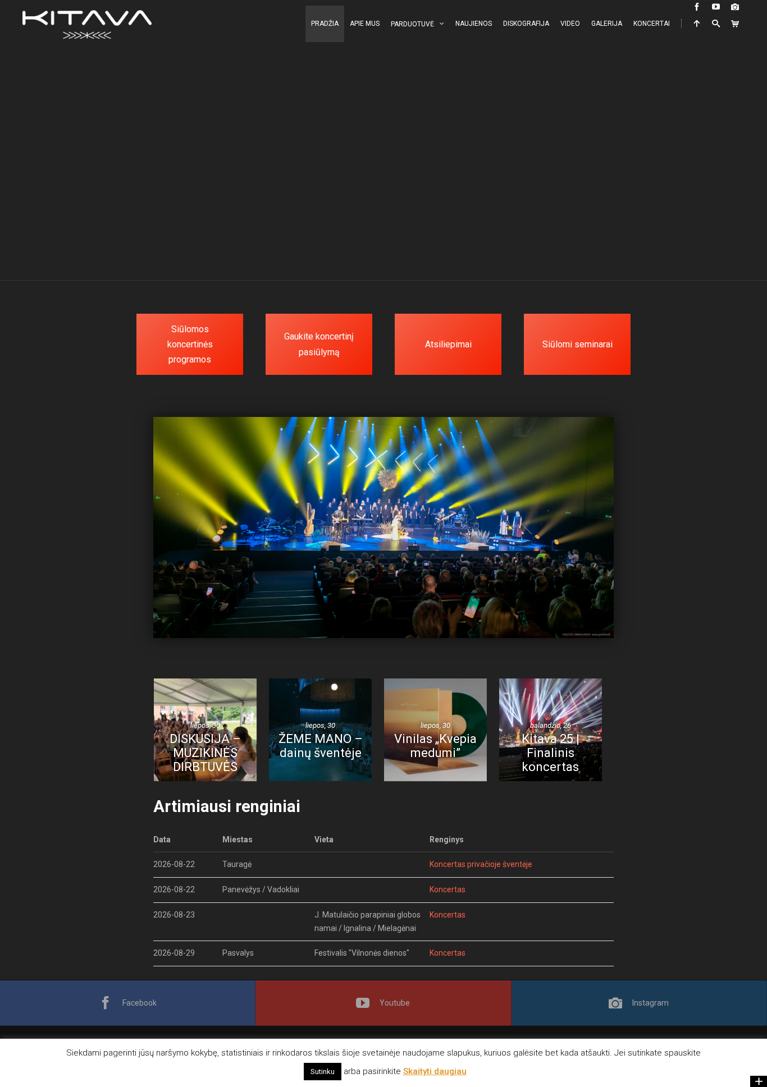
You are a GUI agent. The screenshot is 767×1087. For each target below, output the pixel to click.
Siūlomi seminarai (577, 344)
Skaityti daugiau (435, 1071)
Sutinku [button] (323, 1071)
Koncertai (651, 23)
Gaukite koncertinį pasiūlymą (319, 344)
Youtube (395, 1002)
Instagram (650, 1002)
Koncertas (447, 889)
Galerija (606, 23)
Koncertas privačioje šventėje (481, 864)
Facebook (139, 1002)
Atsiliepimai (448, 344)
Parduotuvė (412, 24)
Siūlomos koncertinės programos (190, 344)
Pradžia (325, 23)
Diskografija (526, 23)
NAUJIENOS (473, 23)
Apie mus (365, 23)
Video (570, 23)
